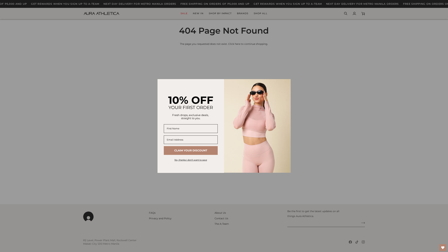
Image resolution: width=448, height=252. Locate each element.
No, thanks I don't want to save (190, 160)
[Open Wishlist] (442, 247)
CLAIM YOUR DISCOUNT (190, 150)
